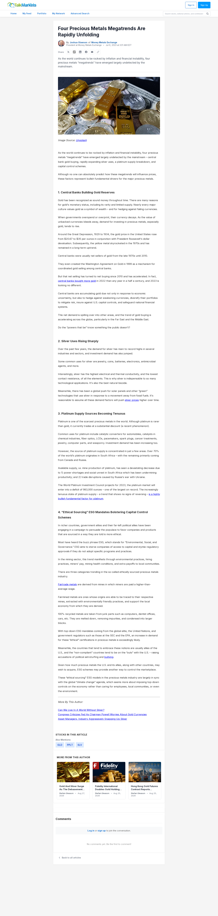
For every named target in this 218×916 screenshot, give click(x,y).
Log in (90, 830)
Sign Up (204, 5)
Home (14, 13)
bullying (108, 656)
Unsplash (81, 140)
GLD (59, 744)
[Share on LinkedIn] (80, 52)
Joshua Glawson (78, 42)
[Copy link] (98, 52)
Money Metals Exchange (104, 42)
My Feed (27, 13)
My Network (58, 13)
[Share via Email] (92, 52)
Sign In (191, 5)
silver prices (132, 400)
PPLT (70, 744)
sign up (102, 830)
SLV (80, 744)
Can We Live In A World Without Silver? (81, 709)
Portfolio (41, 13)
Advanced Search (80, 13)
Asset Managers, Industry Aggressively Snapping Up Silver (92, 718)
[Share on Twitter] (68, 52)
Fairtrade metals (67, 584)
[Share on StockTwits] (74, 52)
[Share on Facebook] (86, 52)
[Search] (207, 13)
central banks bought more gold (77, 280)
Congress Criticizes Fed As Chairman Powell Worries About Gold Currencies (102, 714)
